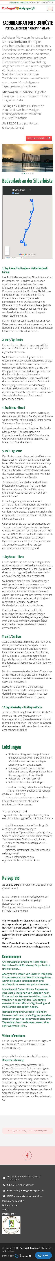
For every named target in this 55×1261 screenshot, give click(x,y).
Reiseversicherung (13, 1060)
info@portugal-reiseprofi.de (18, 3)
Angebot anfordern (38, 138)
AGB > (5, 1209)
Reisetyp (34, 28)
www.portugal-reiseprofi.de (28, 1196)
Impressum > (9, 1213)
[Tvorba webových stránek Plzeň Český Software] (21, 1255)
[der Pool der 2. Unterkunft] (27, 157)
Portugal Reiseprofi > (13, 1200)
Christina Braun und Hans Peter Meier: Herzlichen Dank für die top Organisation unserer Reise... (26, 965)
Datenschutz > (9, 1205)
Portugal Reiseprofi (16, 28)
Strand (46, 28)
